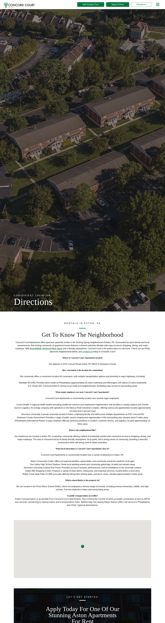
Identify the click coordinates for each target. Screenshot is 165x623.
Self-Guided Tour (90, 4)
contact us (87, 352)
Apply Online (118, 4)
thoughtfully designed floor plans (46, 348)
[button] (82, 546)
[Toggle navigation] (157, 4)
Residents (141, 4)
